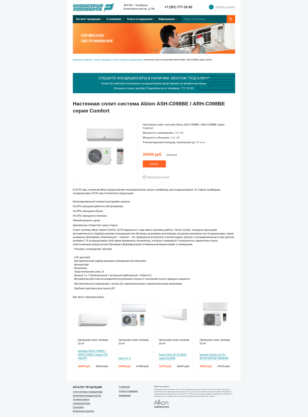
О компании (113, 19)
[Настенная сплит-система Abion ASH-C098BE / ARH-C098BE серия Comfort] (105, 146)
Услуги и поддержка (140, 19)
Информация (166, 19)
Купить (154, 163)
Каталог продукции (88, 19)
